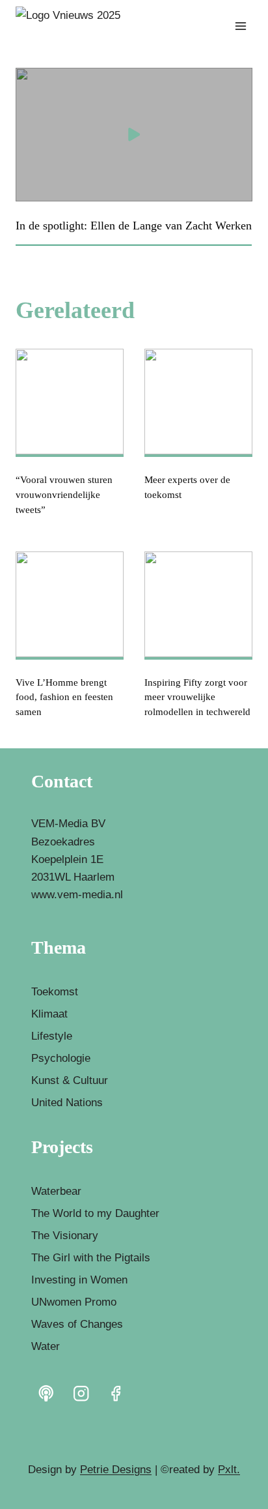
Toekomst (54, 992)
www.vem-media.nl (77, 894)
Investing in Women (79, 1280)
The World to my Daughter (95, 1213)
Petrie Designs (116, 1469)
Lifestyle (51, 1036)
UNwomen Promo (73, 1302)
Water (45, 1346)
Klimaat (49, 1014)
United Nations (67, 1102)
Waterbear (56, 1191)
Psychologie (60, 1058)
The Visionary (64, 1235)
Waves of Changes (77, 1324)
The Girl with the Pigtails (90, 1258)
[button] (134, 134)
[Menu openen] (240, 26)
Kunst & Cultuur (69, 1080)
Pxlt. (229, 1469)
